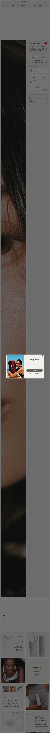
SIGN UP (34, 370)
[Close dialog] (42, 355)
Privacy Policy (37, 373)
